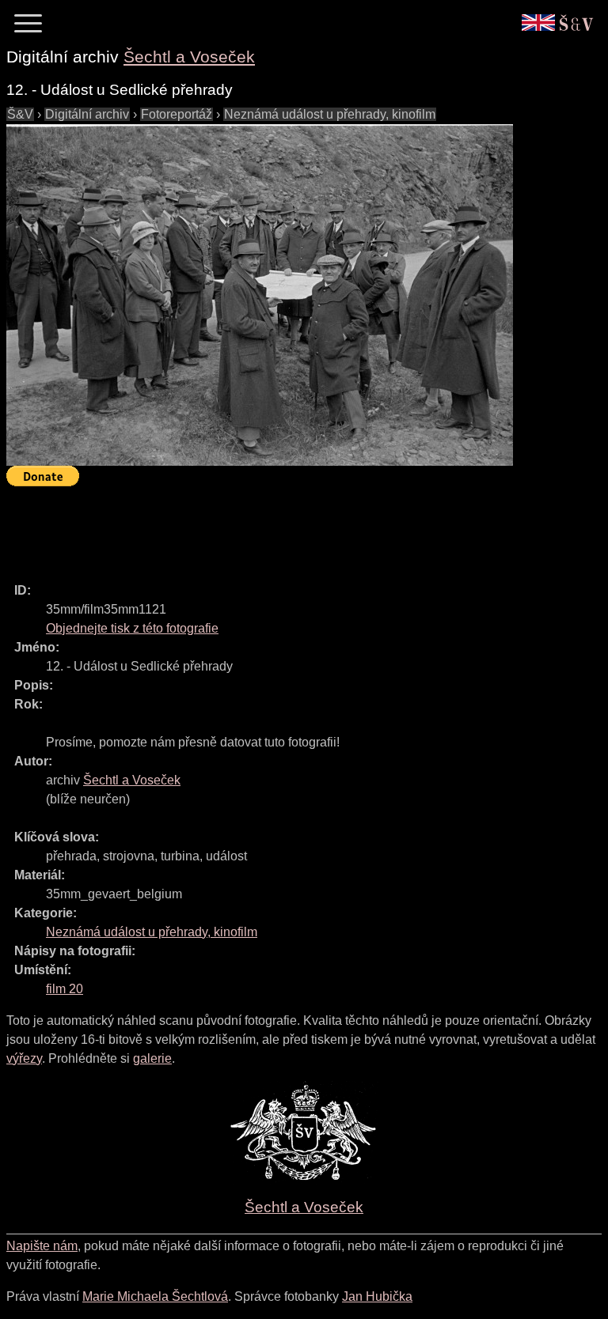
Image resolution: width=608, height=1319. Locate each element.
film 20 (64, 989)
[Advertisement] (294, 527)
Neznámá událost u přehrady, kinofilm (329, 114)
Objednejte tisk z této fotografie (132, 628)
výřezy (24, 1058)
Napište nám (42, 1246)
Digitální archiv (87, 114)
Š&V (20, 114)
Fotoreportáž (176, 114)
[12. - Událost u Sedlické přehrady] (259, 295)
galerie (152, 1058)
